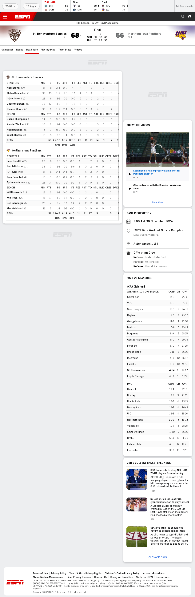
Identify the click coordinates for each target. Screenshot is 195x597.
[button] (182, 16)
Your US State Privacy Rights (85, 573)
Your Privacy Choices (79, 577)
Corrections (162, 577)
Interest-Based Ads (154, 573)
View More (157, 202)
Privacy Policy (58, 573)
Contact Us (100, 577)
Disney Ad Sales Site (121, 577)
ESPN (22, 16)
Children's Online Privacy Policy (122, 573)
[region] (79, 114)
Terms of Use (40, 573)
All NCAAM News (158, 557)
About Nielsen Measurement (49, 577)
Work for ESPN (144, 577)
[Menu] (5, 16)
